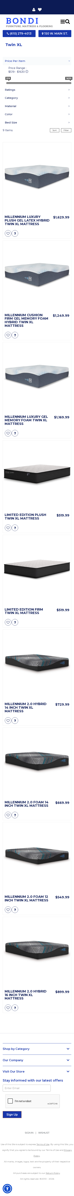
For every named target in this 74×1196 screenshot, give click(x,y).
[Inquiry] (15, 233)
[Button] (62, 21)
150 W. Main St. (55, 33)
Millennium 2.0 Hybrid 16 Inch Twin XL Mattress (26, 995)
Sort (54, 130)
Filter (66, 130)
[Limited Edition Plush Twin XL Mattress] (37, 475)
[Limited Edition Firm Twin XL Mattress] (37, 570)
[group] (15, 233)
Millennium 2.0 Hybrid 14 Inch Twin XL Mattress (26, 707)
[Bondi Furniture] (29, 21)
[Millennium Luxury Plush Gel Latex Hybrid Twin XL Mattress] (37, 177)
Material (10, 106)
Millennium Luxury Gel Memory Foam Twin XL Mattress (26, 420)
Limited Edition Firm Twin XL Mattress (24, 611)
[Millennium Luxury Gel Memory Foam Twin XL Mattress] (37, 377)
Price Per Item (15, 61)
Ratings (10, 89)
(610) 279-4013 (20, 33)
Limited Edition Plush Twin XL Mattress (25, 516)
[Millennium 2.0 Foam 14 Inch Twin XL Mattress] (37, 763)
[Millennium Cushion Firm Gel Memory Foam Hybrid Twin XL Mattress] (37, 276)
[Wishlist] (40, 9)
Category (11, 98)
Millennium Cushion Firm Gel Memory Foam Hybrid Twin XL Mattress (26, 320)
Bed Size (11, 122)
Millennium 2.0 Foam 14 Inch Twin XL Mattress (26, 804)
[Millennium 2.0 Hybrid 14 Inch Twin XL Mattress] (37, 664)
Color (9, 114)
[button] (33, 9)
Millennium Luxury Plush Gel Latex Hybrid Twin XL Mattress (27, 220)
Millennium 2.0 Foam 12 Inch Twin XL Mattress (26, 898)
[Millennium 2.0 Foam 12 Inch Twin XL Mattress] (37, 857)
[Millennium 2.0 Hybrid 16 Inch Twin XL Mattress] (37, 952)
